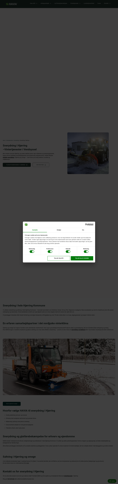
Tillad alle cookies (82, 258)
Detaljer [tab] (59, 230)
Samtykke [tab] (35, 230)
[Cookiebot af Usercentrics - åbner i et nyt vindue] (86, 224)
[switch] (50, 251)
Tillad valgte (58, 258)
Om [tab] (83, 230)
